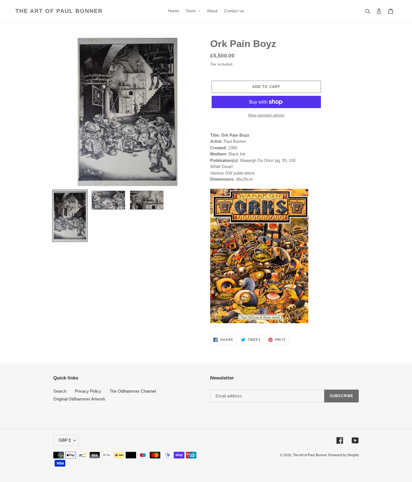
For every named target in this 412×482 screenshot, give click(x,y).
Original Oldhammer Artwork (79, 399)
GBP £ (65, 440)
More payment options (266, 115)
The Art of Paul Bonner (59, 11)
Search (59, 391)
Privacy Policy (88, 391)
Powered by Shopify (343, 455)
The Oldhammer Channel (133, 391)
